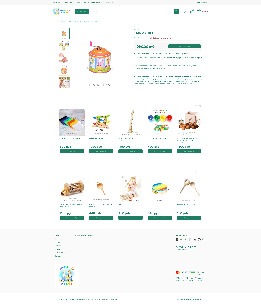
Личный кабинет (97, 3)
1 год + (96, 22)
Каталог (83, 11)
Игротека (109, 3)
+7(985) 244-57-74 (200, 3)
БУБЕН (150, 205)
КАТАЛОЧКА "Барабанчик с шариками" (71, 206)
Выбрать (71, 151)
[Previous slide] (74, 58)
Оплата (86, 3)
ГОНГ (120, 205)
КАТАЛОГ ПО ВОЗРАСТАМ (79, 22)
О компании (57, 3)
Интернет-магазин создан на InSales (189, 300)
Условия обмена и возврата (84, 235)
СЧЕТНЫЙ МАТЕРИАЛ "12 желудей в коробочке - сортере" (187, 140)
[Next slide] (64, 85)
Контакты (77, 3)
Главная (62, 22)
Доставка (68, 3)
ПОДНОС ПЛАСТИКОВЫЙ (70, 138)
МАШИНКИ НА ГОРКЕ (98, 138)
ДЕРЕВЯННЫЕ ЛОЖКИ (186, 205)
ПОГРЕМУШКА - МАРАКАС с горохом (100, 206)
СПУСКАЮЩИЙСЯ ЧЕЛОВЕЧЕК (125, 139)
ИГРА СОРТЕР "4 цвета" (157, 138)
